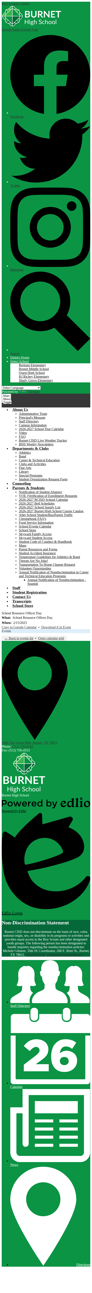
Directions (83, 1264)
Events (6, 631)
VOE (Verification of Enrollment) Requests (48, 496)
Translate (33, 391)
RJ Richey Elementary (34, 376)
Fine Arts (25, 468)
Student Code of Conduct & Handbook (45, 541)
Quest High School (32, 373)
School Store (27, 530)
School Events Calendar (35, 526)
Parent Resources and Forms (38, 549)
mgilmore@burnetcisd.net (64, 954)
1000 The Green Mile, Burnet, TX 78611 (30, 742)
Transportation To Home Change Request (47, 564)
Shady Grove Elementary (36, 380)
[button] (19, 361)
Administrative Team (33, 414)
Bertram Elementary (32, 365)
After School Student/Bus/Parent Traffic (46, 515)
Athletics (25, 452)
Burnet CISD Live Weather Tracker (43, 440)
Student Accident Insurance (37, 553)
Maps (22, 545)
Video (23, 433)
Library (24, 471)
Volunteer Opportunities (35, 568)
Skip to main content (16, 3)
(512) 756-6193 (22, 746)
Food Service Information (36, 522)
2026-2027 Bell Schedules (37, 503)
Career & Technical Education (39, 460)
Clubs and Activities (32, 464)
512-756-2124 (35, 954)
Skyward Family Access (35, 534)
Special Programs (30, 475)
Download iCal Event (56, 627)
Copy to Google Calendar (19, 627)
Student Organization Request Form (43, 479)
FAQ (22, 436)
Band (22, 456)
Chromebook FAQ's (32, 519)
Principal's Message (32, 417)
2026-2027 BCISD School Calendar (43, 499)
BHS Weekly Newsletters (36, 444)
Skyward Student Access (35, 538)
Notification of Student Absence (40, 492)
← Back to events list (18, 638)
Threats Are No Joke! (33, 561)
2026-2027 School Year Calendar (41, 429)
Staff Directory (29, 421)
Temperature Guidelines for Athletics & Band (49, 557)
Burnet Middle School (34, 369)
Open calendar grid (51, 638)
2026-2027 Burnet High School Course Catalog (51, 511)
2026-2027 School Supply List (39, 507)
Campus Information (33, 425)
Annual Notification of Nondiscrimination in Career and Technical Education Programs (54, 574)
